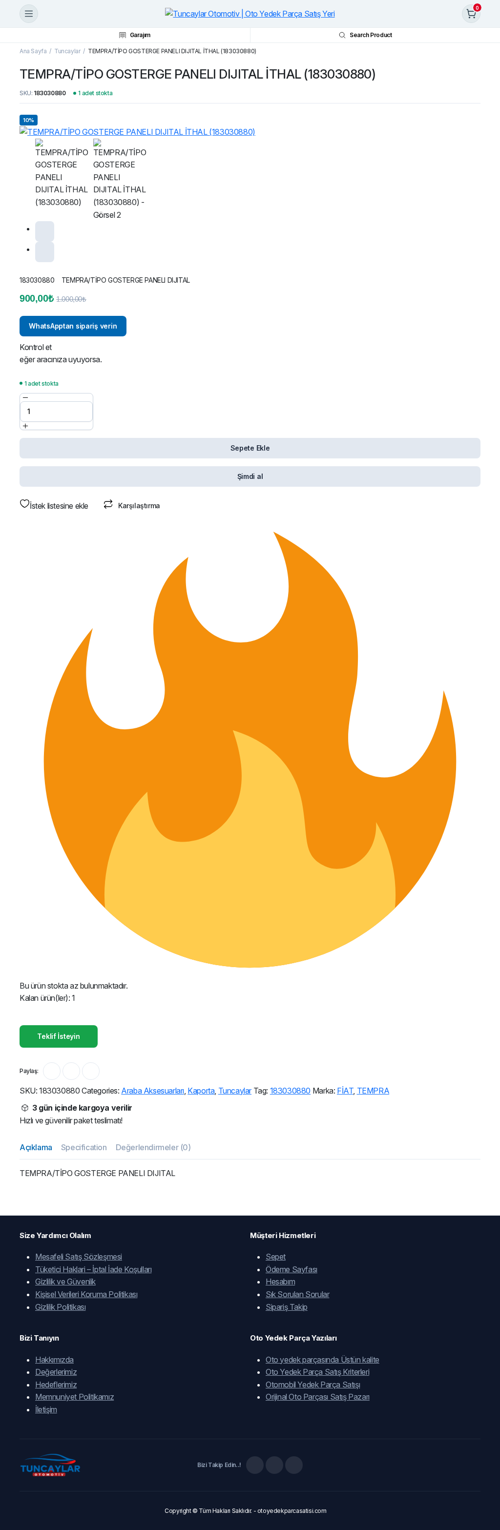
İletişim (46, 1409)
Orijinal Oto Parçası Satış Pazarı (318, 1397)
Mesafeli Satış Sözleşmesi (78, 1256)
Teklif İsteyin (58, 1036)
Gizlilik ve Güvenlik (65, 1281)
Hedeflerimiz (56, 1384)
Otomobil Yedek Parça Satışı (313, 1384)
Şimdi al (250, 476)
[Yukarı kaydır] (484, 1486)
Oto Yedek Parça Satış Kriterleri (317, 1372)
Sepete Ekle (250, 448)
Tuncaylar (67, 51)
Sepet (276, 1256)
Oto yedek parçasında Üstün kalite (322, 1360)
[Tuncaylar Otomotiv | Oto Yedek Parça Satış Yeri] (249, 13)
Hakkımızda (54, 1360)
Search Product (371, 35)
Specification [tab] (84, 1147)
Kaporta (201, 1091)
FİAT (345, 1091)
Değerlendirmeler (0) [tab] (153, 1147)
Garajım (140, 35)
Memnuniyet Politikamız (74, 1397)
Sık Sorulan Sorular (297, 1294)
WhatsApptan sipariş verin (73, 326)
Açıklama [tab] (36, 1147)
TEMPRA (373, 1091)
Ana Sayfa (33, 51)
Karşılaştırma (139, 505)
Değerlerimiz (56, 1372)
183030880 (290, 1091)
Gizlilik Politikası (60, 1307)
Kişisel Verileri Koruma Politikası (86, 1294)
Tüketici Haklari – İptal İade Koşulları (93, 1269)
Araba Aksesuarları (152, 1091)
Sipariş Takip (287, 1307)
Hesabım (280, 1281)
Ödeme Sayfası (291, 1269)
